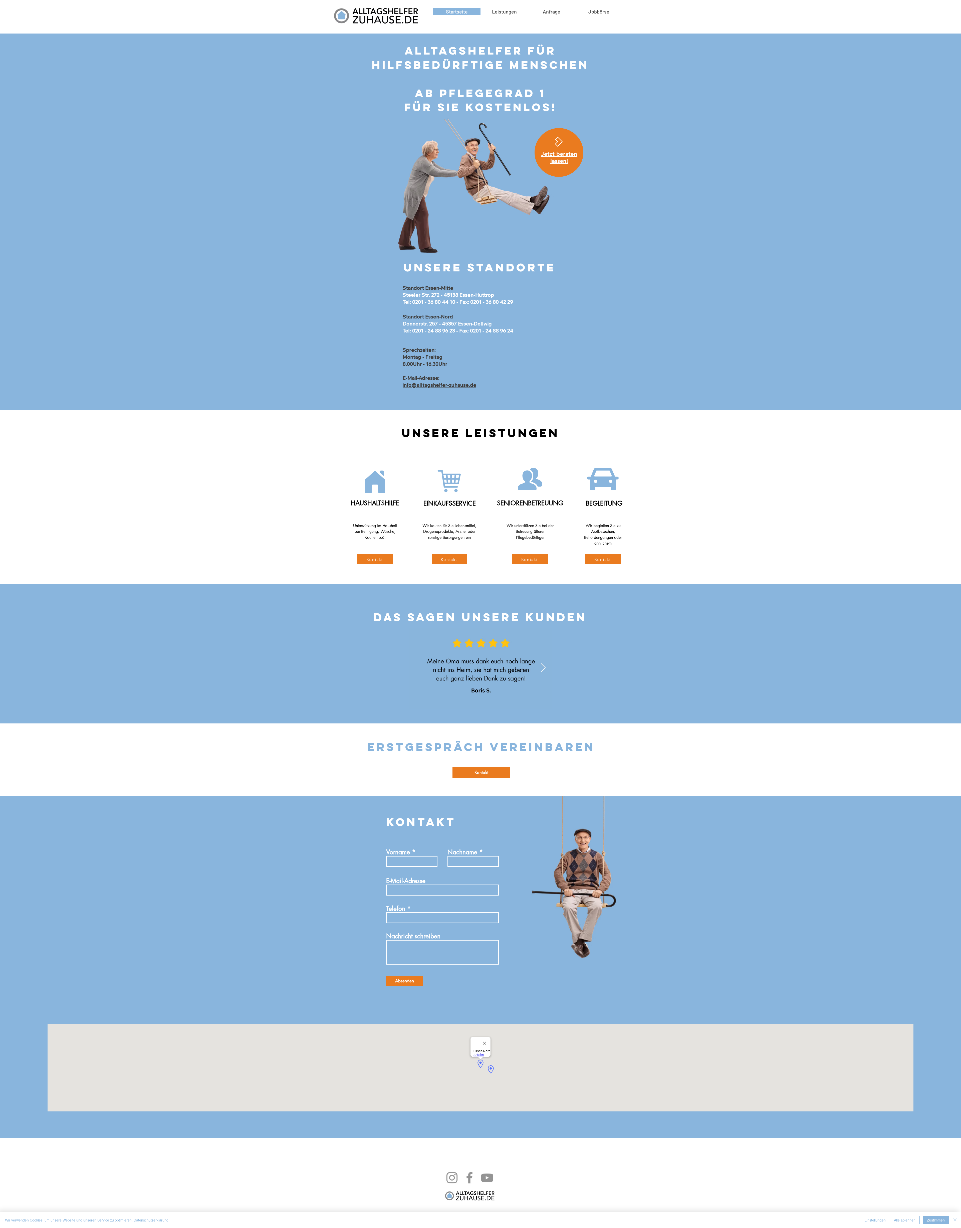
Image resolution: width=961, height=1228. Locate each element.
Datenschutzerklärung (151, 1219)
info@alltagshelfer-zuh (430, 385)
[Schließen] (955, 1220)
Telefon (395, 909)
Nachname (462, 852)
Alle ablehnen (904, 1219)
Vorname (398, 852)
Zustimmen (936, 1219)
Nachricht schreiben (413, 936)
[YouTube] (487, 1177)
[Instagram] (451, 1177)
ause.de (466, 385)
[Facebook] (469, 1177)
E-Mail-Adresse (405, 881)
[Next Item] (543, 668)
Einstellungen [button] (875, 1219)
